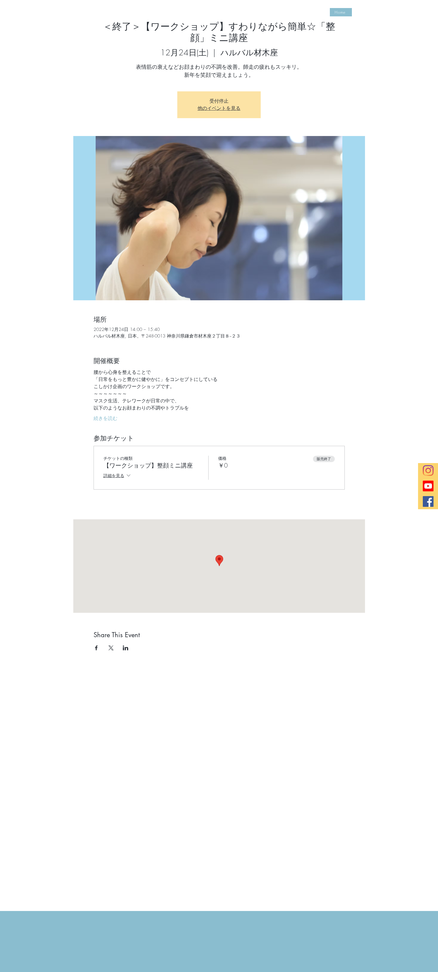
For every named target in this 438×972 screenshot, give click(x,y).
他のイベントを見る (219, 108)
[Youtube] (428, 486)
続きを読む (105, 418)
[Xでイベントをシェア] (111, 648)
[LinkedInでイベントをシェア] (125, 648)
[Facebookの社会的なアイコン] (428, 501)
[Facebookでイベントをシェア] (96, 648)
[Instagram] (428, 470)
